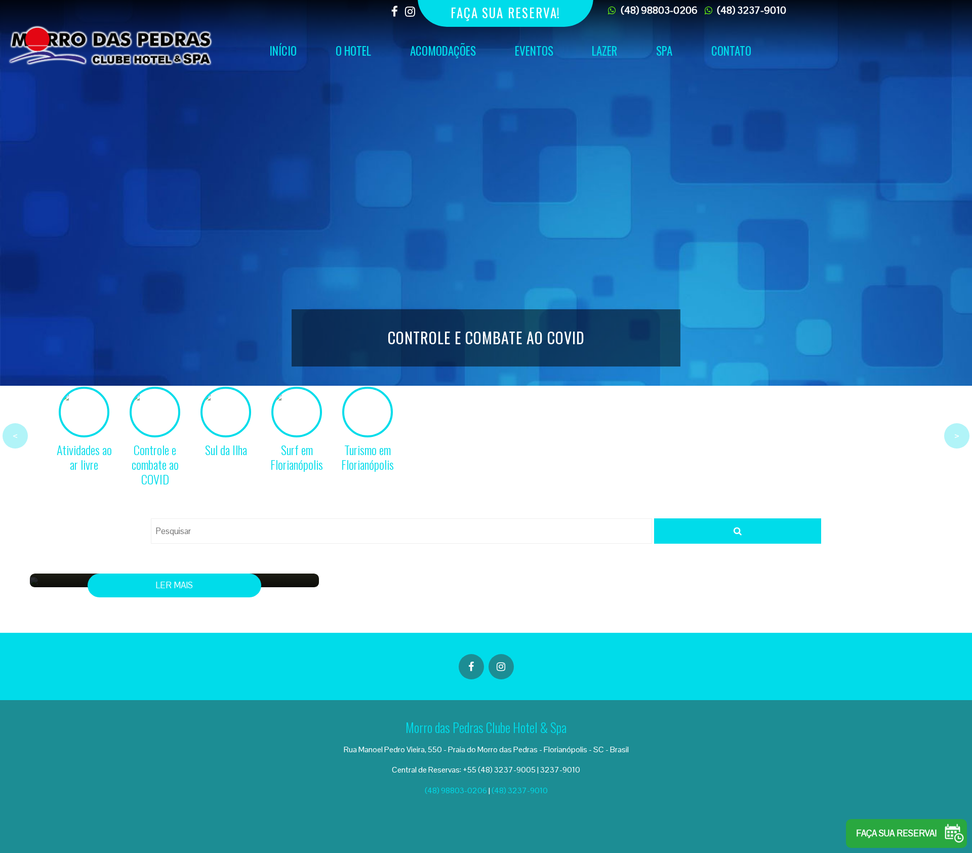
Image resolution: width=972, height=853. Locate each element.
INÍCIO (283, 50)
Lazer (604, 50)
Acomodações (443, 50)
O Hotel (353, 50)
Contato (731, 50)
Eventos (534, 50)
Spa (664, 50)
